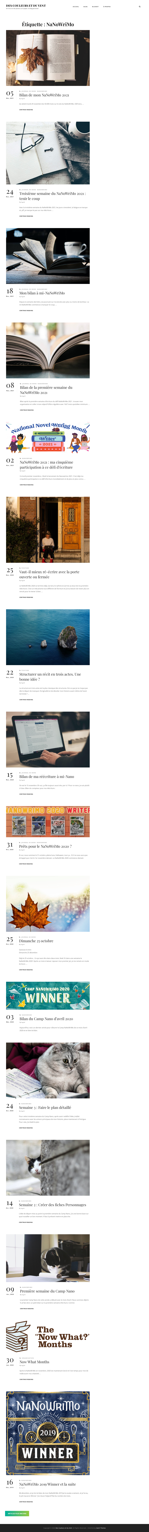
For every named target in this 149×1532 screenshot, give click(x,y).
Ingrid (23, 98)
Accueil (76, 7)
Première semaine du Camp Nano (47, 1290)
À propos (107, 7)
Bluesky (95, 7)
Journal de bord (28, 91)
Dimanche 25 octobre (36, 940)
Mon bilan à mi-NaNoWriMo (42, 292)
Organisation (28, 1358)
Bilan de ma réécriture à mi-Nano (46, 776)
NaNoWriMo (42, 91)
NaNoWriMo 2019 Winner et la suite (47, 1484)
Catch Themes (101, 1528)
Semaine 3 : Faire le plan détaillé (45, 1107)
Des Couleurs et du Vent (26, 5)
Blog (85, 7)
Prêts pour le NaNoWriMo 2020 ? (45, 846)
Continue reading (26, 110)
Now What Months (34, 1361)
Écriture (25, 568)
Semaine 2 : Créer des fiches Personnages (52, 1204)
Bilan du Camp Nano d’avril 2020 (46, 1018)
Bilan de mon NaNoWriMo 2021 (44, 94)
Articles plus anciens (17, 1514)
